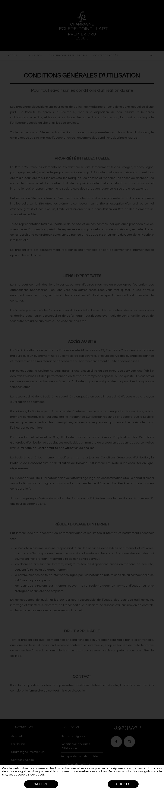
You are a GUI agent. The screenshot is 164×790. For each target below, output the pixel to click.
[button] (41, 784)
